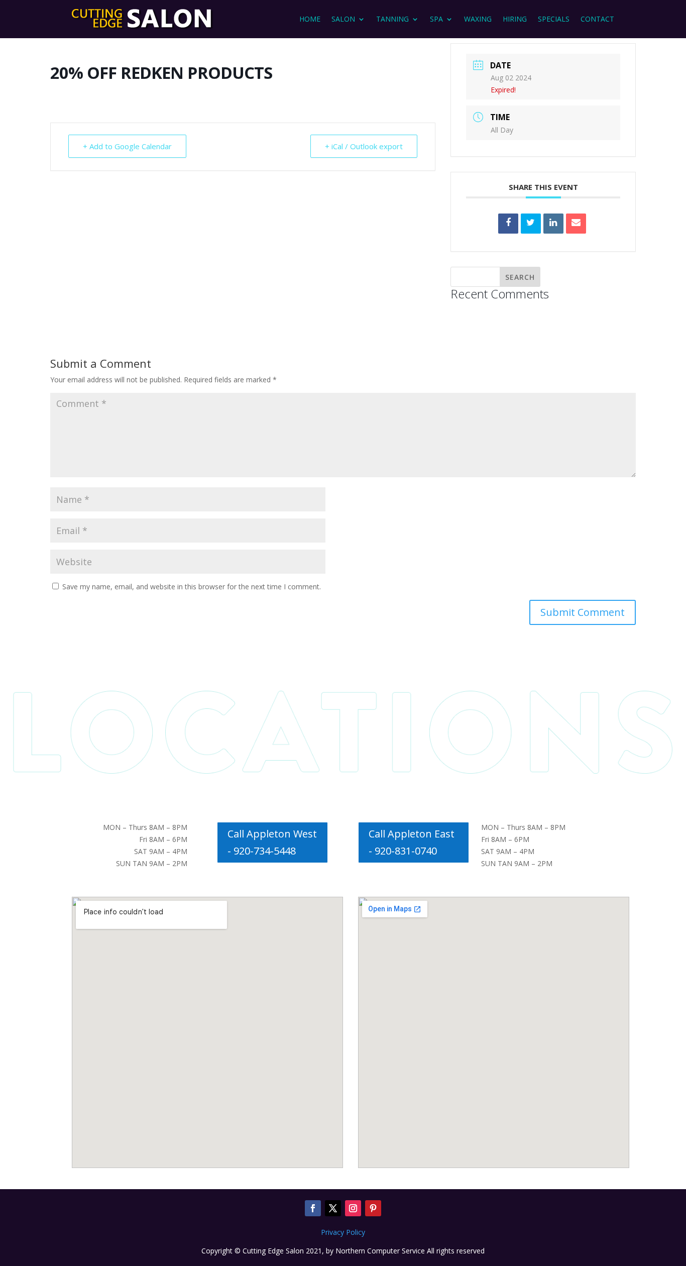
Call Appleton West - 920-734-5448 (272, 842)
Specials (553, 19)
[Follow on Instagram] (353, 1208)
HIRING (515, 19)
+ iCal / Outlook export (364, 146)
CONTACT (597, 19)
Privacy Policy (343, 1232)
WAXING (478, 19)
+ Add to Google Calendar (127, 146)
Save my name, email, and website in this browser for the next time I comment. (191, 586)
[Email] (576, 224)
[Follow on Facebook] (313, 1208)
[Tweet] (531, 224)
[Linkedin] (553, 224)
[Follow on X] (333, 1208)
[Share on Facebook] (508, 224)
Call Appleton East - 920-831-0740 (411, 842)
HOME (309, 19)
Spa (436, 19)
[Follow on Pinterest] (373, 1208)
